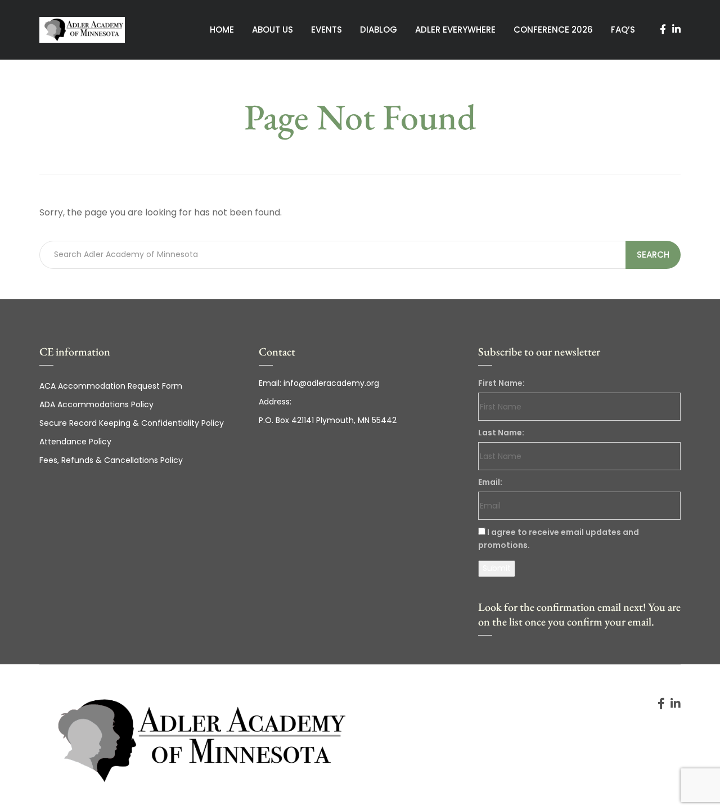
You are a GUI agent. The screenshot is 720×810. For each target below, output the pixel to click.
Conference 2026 (553, 29)
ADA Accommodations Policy (96, 404)
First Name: (501, 383)
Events (326, 29)
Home (222, 29)
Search (653, 254)
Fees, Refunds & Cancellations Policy (111, 460)
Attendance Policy (75, 441)
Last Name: (501, 432)
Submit (497, 568)
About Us (272, 29)
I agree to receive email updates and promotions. (558, 538)
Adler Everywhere (455, 29)
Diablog (378, 29)
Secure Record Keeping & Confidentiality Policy (131, 423)
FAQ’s (623, 29)
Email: (490, 482)
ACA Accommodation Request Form (110, 386)
